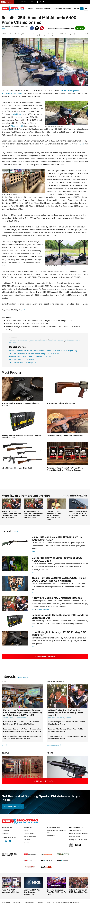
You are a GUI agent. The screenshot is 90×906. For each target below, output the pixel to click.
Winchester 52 (17, 126)
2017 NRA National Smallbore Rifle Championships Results (34, 353)
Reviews (5, 753)
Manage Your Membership (78, 840)
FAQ (48, 902)
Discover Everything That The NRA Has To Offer (56, 892)
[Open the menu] (82, 8)
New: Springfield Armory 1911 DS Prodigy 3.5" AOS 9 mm (59, 633)
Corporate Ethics (29, 902)
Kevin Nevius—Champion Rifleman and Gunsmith (30, 356)
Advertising (5, 833)
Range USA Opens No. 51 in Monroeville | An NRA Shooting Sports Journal (78, 514)
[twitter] (36, 27)
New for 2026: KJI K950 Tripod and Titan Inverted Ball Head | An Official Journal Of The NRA (21, 723)
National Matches (62, 8)
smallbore (44, 339)
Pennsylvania (24, 341)
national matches (58, 718)
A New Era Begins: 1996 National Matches (57, 598)
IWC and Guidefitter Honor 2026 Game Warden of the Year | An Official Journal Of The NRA (22, 737)
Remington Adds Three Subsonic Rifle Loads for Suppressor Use (60, 616)
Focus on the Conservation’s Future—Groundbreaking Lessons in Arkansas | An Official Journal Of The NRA (22, 713)
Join (18, 2)
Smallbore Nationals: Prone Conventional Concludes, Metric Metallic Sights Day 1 (43, 350)
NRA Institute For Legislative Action (56, 831)
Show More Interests (54, 781)
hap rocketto (73, 339)
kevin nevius (34, 341)
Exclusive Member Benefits (78, 833)
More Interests (22, 677)
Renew (23, 2)
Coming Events (43, 8)
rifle (38, 339)
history (68, 718)
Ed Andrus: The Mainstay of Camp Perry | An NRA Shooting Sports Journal (54, 515)
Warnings (40, 902)
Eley (22, 309)
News (30, 8)
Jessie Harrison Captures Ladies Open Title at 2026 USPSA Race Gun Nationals (59, 579)
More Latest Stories (54, 656)
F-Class (81, 143)
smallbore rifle (62, 339)
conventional (59, 341)
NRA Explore (51, 835)
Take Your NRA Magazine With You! (11, 890)
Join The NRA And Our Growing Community (32, 892)
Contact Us (5, 830)
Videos (50, 753)
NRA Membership (75, 830)
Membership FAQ (75, 837)
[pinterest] (41, 27)
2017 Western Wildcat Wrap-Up (22, 362)
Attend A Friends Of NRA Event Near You (78, 890)
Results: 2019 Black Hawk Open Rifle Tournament (27, 323)
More (15, 532)
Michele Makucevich (46, 341)
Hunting (24, 718)
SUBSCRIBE (13, 806)
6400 (50, 339)
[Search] (86, 8)
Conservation (8, 718)
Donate (30, 2)
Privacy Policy (6, 902)
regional (16, 341)
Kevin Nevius (16, 114)
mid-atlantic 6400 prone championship (22, 339)
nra (54, 339)
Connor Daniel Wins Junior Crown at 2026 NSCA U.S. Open (57, 559)
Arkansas (17, 718)
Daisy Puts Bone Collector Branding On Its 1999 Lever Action (57, 538)
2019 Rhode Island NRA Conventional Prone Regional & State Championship (39, 320)
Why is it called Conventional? (22, 359)
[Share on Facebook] (31, 27)
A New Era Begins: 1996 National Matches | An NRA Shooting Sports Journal (11, 514)
